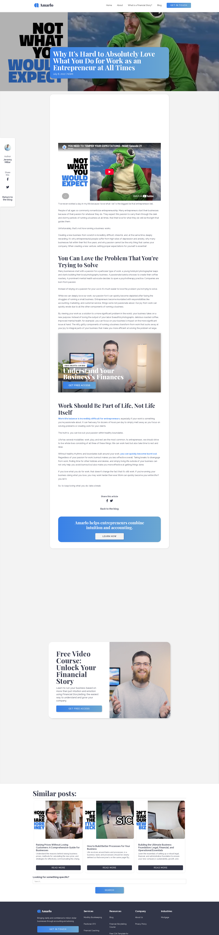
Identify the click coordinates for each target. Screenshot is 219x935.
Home (109, 5)
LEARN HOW (110, 536)
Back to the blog (109, 509)
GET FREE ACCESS (79, 708)
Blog (159, 5)
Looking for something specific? (51, 877)
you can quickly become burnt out (138, 454)
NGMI (70, 74)
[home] (43, 6)
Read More (58, 867)
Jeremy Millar (8, 160)
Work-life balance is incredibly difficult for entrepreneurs (89, 418)
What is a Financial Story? (140, 5)
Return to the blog (7, 198)
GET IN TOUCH (178, 5)
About (120, 5)
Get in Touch (58, 929)
